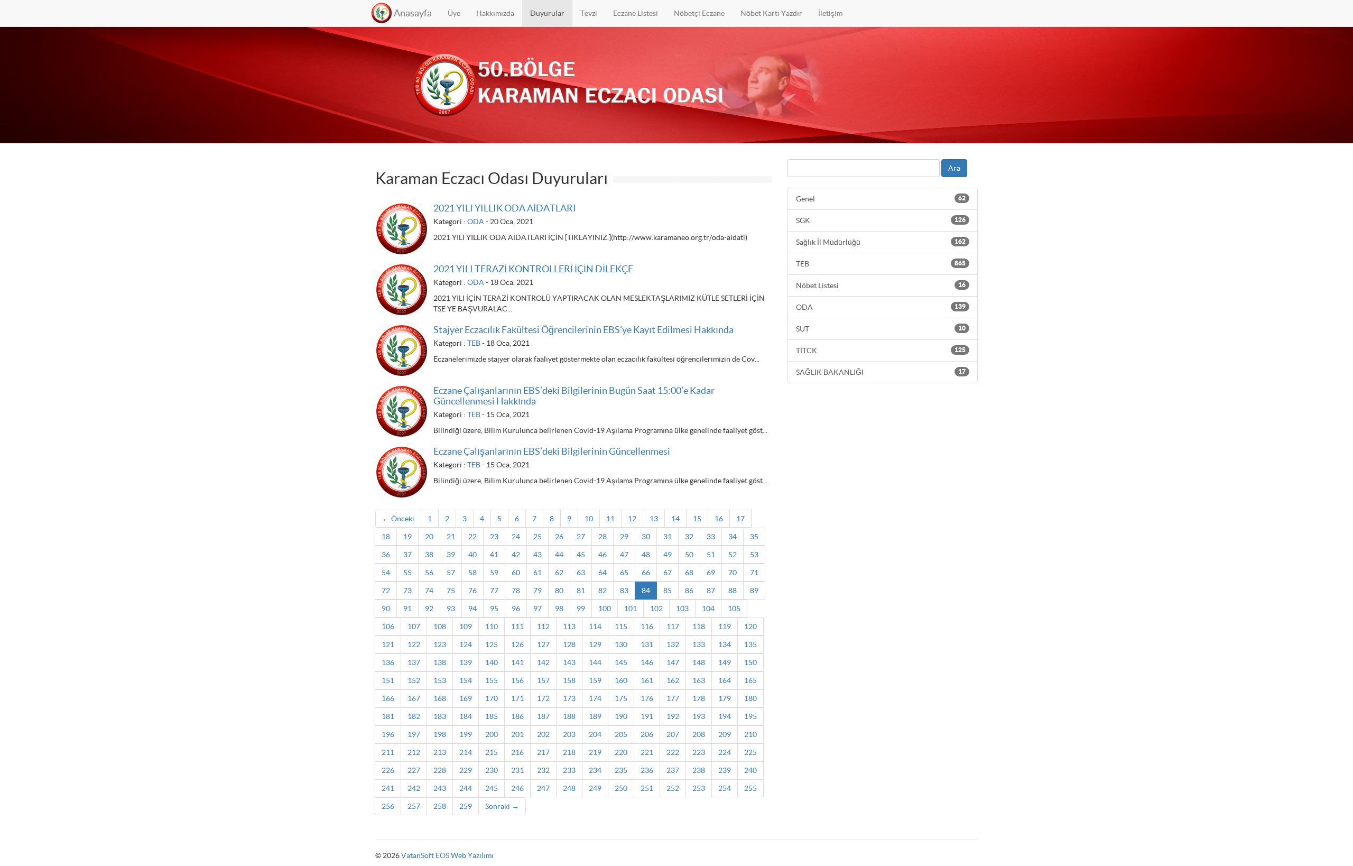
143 (569, 662)
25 (537, 536)
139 (465, 662)
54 (386, 572)
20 (429, 536)
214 (465, 752)
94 (472, 608)
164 (724, 680)
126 (517, 644)
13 (654, 518)
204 (595, 734)
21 (451, 536)
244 (465, 788)
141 (517, 662)
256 (388, 806)
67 (667, 572)
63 (581, 572)
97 (537, 608)
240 (750, 770)
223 (698, 752)
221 (647, 752)
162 (672, 680)
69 (711, 572)
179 (724, 698)
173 (569, 698)
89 (754, 590)
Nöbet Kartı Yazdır (771, 13)
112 (543, 626)
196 (388, 734)
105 (734, 608)
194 (724, 716)
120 (750, 626)
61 (537, 572)
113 (569, 626)
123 (439, 644)
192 (672, 716)
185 (491, 716)
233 (569, 770)
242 (413, 788)
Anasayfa (413, 13)
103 (682, 608)
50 (689, 554)
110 (491, 626)
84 (646, 590)
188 (569, 716)
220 (621, 752)
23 (494, 536)
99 (581, 608)
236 (647, 770)
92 (429, 608)
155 (491, 680)
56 (429, 572)
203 (569, 734)
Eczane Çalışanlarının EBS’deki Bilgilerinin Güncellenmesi (551, 451)
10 (589, 518)
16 (719, 518)
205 (621, 734)
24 (516, 536)
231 (517, 770)
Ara (954, 168)
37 (407, 554)
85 (667, 590)
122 (413, 644)
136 (388, 662)
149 (724, 662)
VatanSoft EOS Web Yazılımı (447, 855)
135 (750, 644)
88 (732, 590)
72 (386, 590)
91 (407, 608)
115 (621, 626)
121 (388, 644)
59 (494, 572)
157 (543, 680)
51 (711, 554)
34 (732, 536)
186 (517, 716)
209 (724, 734)
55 (407, 572)
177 (672, 698)
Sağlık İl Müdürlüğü (881, 242)
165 (750, 680)
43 (537, 554)
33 (711, 536)
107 (413, 626)
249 (595, 788)
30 (646, 536)
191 (647, 716)
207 (672, 734)
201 (517, 734)
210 (750, 734)
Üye (454, 13)
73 (407, 590)
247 (543, 788)
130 (621, 644)
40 (472, 554)
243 (439, 788)
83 (624, 590)
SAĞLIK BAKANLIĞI (881, 372)
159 (595, 680)
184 (465, 716)
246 (517, 788)
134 (724, 644)
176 (647, 698)
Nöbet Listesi (881, 285)
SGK (881, 220)
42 (516, 554)
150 (750, 662)
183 (439, 716)
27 (581, 536)
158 (569, 680)
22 (472, 536)
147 (672, 662)
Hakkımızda (495, 13)
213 (439, 752)
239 (724, 770)
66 (646, 572)
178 (698, 698)
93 (451, 608)
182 (413, 716)
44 (559, 554)
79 (537, 590)
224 (724, 752)
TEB (473, 343)
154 (465, 680)
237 (672, 770)
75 (451, 590)
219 (595, 752)
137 (413, 662)
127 (543, 644)
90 (386, 608)
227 (413, 770)
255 (750, 788)
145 (621, 662)
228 (439, 770)
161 (647, 680)
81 (581, 590)
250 (621, 788)
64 (602, 572)
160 (621, 680)
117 (672, 626)
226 (388, 770)
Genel (881, 199)
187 (543, 716)
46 (602, 554)
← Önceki (398, 518)
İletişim (830, 13)
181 (388, 716)
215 (491, 752)
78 (516, 590)
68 (689, 572)
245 (491, 788)
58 (472, 572)
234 (595, 770)
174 (595, 698)
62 (559, 572)
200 (491, 734)
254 (724, 788)
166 (388, 698)
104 (708, 608)
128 (569, 644)
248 (569, 788)
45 (581, 554)
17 (740, 518)
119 (724, 626)
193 (698, 716)
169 (465, 698)
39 (451, 554)
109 (465, 626)
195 (750, 716)
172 (543, 698)
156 (517, 680)
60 (516, 572)
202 (543, 734)
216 (517, 752)
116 (647, 626)
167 (413, 698)
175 (621, 698)
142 (543, 662)
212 (413, 752)
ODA (475, 221)
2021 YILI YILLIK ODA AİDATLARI (504, 208)
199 (465, 734)
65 (624, 572)
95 (494, 608)
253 (698, 788)
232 (543, 770)
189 (595, 716)
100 (604, 608)
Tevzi (588, 13)
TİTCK (881, 350)
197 (413, 734)
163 (698, 680)
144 (595, 662)
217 (543, 752)
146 (647, 662)
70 (732, 572)
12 (632, 518)
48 (646, 554)
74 (429, 590)
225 (750, 752)
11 (610, 518)
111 (517, 626)
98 (559, 608)
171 (517, 698)
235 (621, 770)
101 (630, 608)
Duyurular (547, 13)
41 (494, 554)
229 (465, 770)
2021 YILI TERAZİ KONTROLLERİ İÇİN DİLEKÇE (533, 268)
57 (451, 572)
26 (559, 536)
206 (647, 734)
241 (388, 788)
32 (689, 536)
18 (386, 536)
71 (754, 572)
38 (429, 554)
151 (388, 680)
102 (656, 608)
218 (569, 752)
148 (698, 662)
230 (491, 770)
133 (698, 644)
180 (750, 698)
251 (647, 788)
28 (602, 536)
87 (711, 590)
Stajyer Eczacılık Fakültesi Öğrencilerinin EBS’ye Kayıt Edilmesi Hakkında (583, 329)
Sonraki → (502, 806)
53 (754, 554)
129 (595, 644)
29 (624, 536)
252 (672, 788)
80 (559, 590)
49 (667, 554)
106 (388, 626)
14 (675, 518)
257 (413, 806)
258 (439, 806)
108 (439, 626)
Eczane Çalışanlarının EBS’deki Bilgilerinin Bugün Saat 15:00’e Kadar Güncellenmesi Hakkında (574, 396)
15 (697, 518)
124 (465, 644)
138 (439, 662)
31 (667, 536)
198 (439, 734)
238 (698, 770)
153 (439, 680)
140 (491, 662)
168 (439, 698)
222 (672, 752)
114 (595, 626)
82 (602, 590)
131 (647, 644)
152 (413, 680)
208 (698, 734)
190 (621, 716)
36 (386, 554)
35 (754, 536)
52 (732, 554)
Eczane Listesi (635, 13)
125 (491, 644)
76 (472, 590)
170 (491, 698)
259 (465, 806)
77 (494, 590)
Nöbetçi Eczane (699, 13)
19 (407, 536)
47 (624, 554)
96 (516, 608)
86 (689, 590)
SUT (881, 329)
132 (672, 644)
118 (698, 626)
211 (388, 752)
